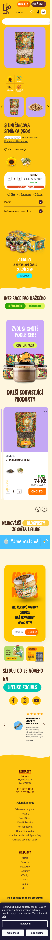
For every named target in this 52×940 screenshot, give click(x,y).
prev (37, 509)
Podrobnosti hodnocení (16, 141)
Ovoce (25, 879)
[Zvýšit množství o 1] (19, 179)
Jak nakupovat (24, 827)
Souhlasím (37, 933)
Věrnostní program (24, 809)
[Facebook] (13, 700)
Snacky (25, 862)
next (44, 509)
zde (4, 916)
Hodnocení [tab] (35, 306)
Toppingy (25, 871)
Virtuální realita (25, 822)
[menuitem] (23, 4)
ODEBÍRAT (33, 632)
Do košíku (25, 187)
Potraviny (25, 866)
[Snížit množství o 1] (9, 179)
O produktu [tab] (15, 306)
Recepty (25, 813)
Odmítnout (13, 933)
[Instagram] (25, 700)
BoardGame (25, 818)
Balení (25, 884)
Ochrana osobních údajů (25, 839)
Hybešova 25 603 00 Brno (25, 781)
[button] (38, 12)
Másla (25, 858)
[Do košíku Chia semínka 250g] (37, 491)
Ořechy (25, 875)
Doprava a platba (25, 831)
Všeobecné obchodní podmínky (25, 835)
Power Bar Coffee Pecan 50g (33, 721)
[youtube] (36, 700)
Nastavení (24, 923)
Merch (25, 888)
